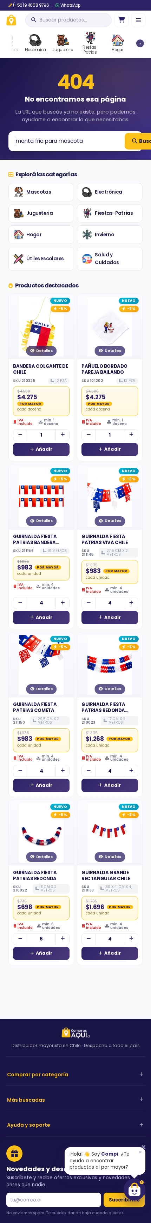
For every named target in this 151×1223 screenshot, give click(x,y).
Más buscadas (26, 1099)
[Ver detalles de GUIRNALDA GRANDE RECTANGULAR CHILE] (109, 832)
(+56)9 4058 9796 (31, 5)
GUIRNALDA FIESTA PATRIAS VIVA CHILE (104, 539)
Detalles (44, 350)
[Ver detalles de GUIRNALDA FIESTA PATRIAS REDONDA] (41, 832)
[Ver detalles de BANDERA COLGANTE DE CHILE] (41, 326)
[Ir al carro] (121, 20)
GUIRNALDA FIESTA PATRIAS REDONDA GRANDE (103, 710)
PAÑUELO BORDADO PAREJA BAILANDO (104, 369)
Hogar (33, 234)
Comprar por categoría (37, 1074)
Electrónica (108, 192)
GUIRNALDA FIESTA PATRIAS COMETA (35, 707)
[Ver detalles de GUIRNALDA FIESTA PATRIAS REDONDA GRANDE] (109, 665)
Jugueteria (39, 213)
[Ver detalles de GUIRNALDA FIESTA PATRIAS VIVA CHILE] (109, 497)
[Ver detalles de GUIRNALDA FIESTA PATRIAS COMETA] (41, 665)
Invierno (104, 234)
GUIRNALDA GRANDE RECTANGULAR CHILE (105, 875)
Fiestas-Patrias (114, 213)
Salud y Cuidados (107, 258)
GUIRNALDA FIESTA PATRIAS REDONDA (35, 875)
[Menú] (138, 20)
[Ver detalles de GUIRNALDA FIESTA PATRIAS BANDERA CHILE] (41, 497)
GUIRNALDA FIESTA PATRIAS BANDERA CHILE (35, 542)
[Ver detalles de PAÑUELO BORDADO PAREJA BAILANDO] (109, 326)
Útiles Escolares (45, 258)
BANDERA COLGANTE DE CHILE (40, 369)
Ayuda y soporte (28, 1124)
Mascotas (38, 192)
